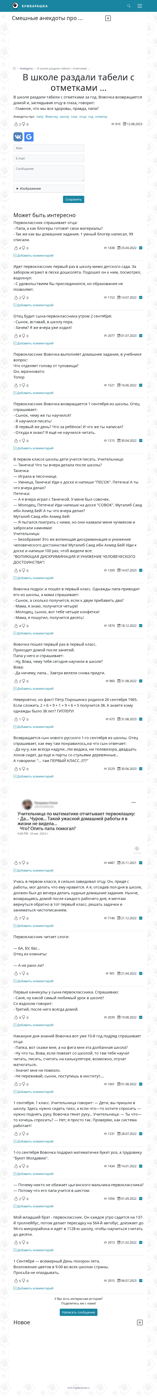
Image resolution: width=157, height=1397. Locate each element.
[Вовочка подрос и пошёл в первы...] (140, 626)
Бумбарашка (35, 6)
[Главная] (17, 5)
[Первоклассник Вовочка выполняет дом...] (140, 385)
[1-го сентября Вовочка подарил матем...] (140, 1166)
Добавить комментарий (34, 255)
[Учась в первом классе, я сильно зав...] (140, 918)
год (90, 116)
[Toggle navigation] (139, 6)
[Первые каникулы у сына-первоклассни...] (140, 1017)
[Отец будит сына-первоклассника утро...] (140, 336)
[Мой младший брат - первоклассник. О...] (140, 1242)
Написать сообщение (78, 1312)
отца (82, 116)
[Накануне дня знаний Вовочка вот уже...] (140, 1084)
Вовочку (51, 116)
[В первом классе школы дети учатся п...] (140, 570)
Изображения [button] (30, 188)
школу (64, 116)
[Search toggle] (129, 6)
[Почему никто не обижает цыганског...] (140, 1198)
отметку (101, 116)
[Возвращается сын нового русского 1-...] (140, 769)
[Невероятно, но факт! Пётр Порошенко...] (140, 719)
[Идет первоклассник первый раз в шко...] (140, 297)
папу (39, 116)
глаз (74, 116)
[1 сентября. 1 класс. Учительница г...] (140, 1134)
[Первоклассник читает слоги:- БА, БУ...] (140, 973)
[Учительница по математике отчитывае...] (140, 863)
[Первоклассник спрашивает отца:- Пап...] (140, 248)
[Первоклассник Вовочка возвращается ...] (140, 440)
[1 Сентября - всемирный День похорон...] (140, 1281)
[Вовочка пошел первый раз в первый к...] (140, 681)
